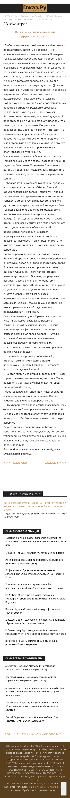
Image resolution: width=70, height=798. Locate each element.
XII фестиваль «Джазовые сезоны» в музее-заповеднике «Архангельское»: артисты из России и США (34, 574)
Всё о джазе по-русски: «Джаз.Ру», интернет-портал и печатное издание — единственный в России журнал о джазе (34, 506)
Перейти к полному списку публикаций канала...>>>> (33, 733)
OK (63, 788)
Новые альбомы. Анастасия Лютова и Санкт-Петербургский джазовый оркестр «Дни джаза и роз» (34, 691)
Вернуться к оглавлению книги (35, 32)
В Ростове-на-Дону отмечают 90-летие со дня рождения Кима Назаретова (31, 642)
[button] (5, 8)
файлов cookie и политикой (47, 786)
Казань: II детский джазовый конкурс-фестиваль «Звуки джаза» (32, 611)
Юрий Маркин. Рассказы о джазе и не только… (33, 18)
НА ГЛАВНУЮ (10, 16)
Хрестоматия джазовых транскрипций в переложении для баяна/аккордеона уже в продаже (35, 586)
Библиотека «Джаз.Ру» (32, 16)
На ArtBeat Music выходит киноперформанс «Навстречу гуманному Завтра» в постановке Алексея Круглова (35, 599)
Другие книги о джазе (35, 36)
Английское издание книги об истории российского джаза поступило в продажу (34, 561)
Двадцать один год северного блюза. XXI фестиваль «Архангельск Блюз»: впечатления (35, 621)
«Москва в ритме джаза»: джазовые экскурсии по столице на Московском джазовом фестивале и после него (36, 541)
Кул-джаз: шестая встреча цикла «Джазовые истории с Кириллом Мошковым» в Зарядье (31, 706)
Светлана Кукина (14, 676)
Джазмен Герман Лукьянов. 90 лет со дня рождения (34, 553)
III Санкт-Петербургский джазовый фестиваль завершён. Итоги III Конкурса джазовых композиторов (35, 632)
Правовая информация (48, 776)
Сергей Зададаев (14, 717)
